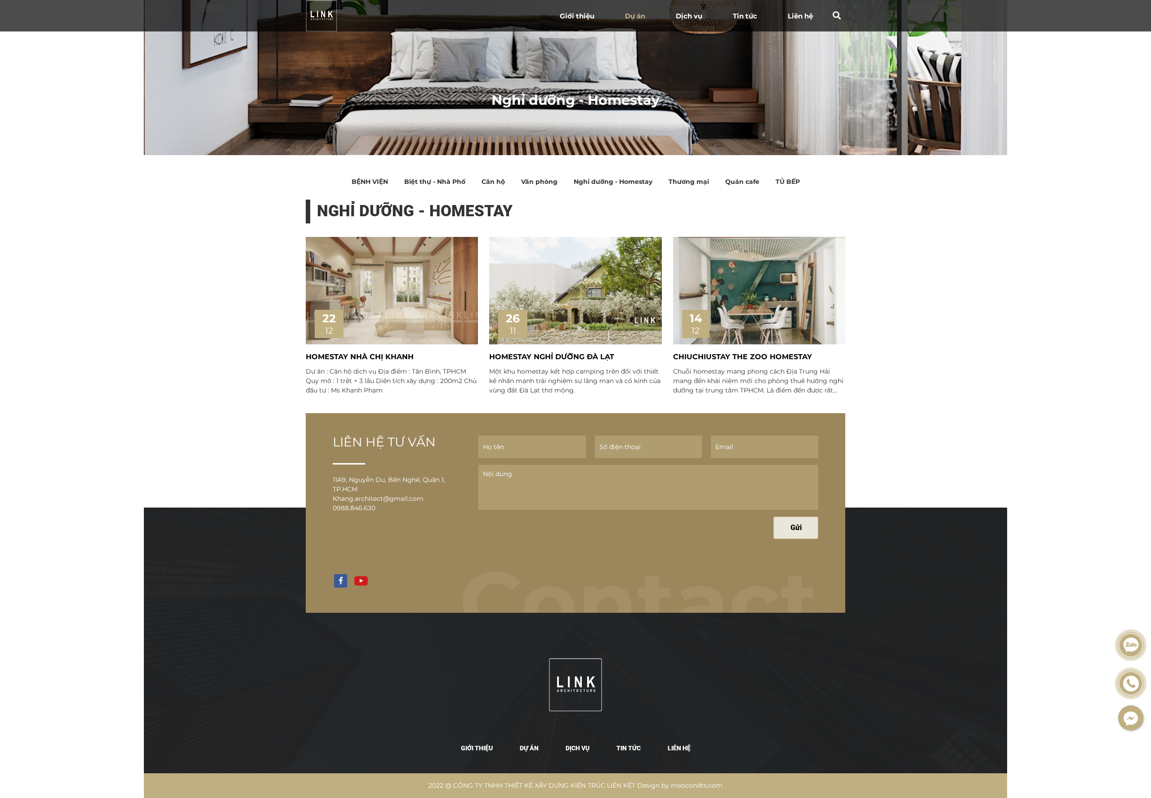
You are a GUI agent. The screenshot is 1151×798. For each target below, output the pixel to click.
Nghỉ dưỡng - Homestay (613, 182)
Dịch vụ (689, 16)
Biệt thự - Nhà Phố (434, 182)
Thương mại (689, 182)
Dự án (635, 16)
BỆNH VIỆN (370, 182)
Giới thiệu (577, 16)
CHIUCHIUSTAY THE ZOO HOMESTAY (742, 356)
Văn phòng (539, 182)
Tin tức (745, 16)
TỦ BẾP (788, 182)
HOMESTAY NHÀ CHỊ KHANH (360, 356)
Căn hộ (493, 182)
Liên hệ (800, 16)
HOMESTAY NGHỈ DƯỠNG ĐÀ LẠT (551, 356)
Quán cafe (742, 182)
